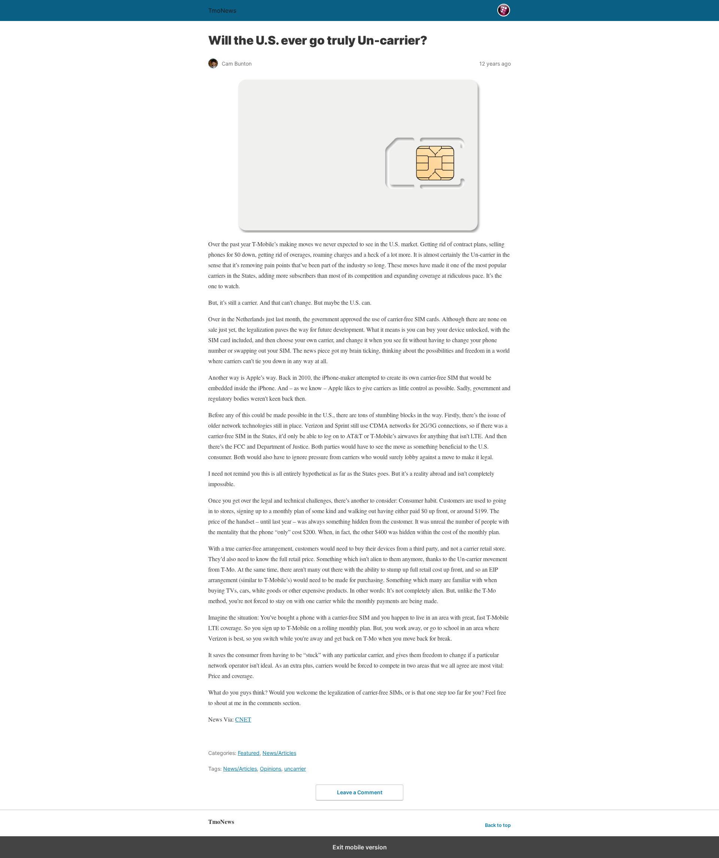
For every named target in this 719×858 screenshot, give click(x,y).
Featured (249, 753)
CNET (243, 719)
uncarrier (295, 768)
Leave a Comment (359, 792)
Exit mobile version (360, 847)
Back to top (498, 825)
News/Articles (279, 753)
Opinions (270, 768)
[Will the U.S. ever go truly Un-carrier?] (359, 154)
